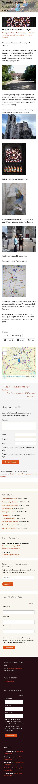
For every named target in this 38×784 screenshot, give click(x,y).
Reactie (5, 420)
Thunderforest (12, 376)
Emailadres (7, 606)
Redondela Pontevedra (9, 499)
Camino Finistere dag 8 (9, 528)
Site (3, 443)
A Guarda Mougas (7, 508)
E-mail (5, 439)
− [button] (5, 353)
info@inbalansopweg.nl (16, 668)
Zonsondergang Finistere (10, 522)
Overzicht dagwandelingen (10, 555)
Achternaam (7, 626)
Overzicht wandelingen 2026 (11, 546)
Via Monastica (22, 33)
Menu (4, 11)
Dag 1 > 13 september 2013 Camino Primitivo (21, 395)
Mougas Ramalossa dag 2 (10, 505)
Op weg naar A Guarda (9, 512)
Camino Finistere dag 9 (9, 525)
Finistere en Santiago (9, 518)
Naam (4, 435)
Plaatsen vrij (6, 515)
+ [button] (5, 350)
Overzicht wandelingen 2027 (11, 548)
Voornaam (6, 616)
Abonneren (7, 584)
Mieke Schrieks (9, 768)
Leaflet (4, 376)
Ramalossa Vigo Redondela (10, 502)
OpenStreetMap (21, 376)
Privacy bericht (9, 681)
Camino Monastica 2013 (16, 35)
